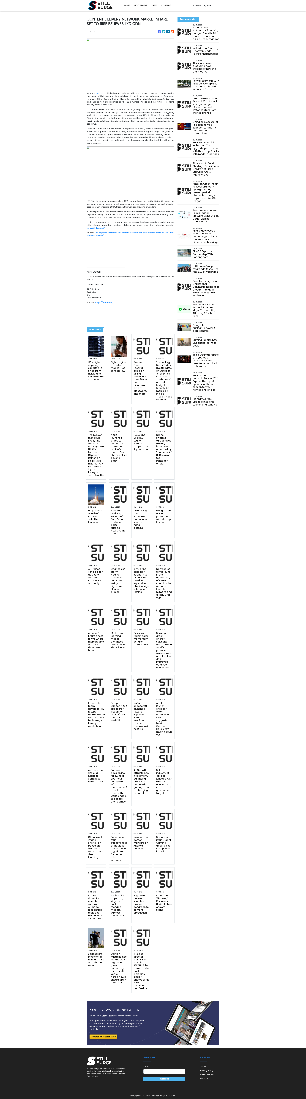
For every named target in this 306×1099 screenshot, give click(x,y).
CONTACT (166, 5)
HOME (127, 5)
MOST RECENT (140, 5)
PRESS (154, 5)
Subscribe (164, 1078)
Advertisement (207, 1074)
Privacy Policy (206, 1070)
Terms (203, 1066)
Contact (204, 1078)
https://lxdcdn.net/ (96, 228)
